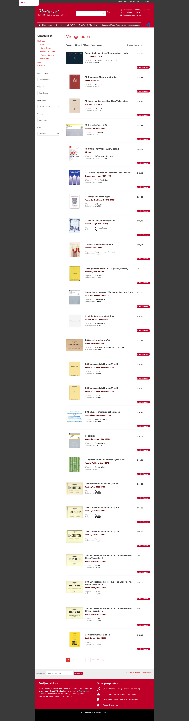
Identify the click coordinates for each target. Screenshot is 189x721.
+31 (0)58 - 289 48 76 (131, 12)
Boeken (59, 25)
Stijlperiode (45, 44)
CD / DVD (71, 25)
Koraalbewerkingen (48, 52)
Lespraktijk (45, 59)
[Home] (39, 24)
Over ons (136, 672)
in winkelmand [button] (142, 67)
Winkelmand (134, 1)
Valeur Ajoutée (134, 25)
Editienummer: (90, 62)
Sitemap (129, 672)
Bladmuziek (47, 25)
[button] (47, 41)
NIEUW (82, 25)
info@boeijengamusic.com (133, 15)
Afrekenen (146, 1)
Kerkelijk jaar (46, 48)
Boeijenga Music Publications (114, 25)
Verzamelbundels (47, 55)
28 (93, 660)
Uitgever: (88, 60)
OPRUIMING (92, 25)
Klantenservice (147, 672)
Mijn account (122, 1)
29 (98, 660)
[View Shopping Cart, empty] (147, 25)
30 (103, 660)
